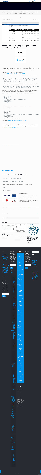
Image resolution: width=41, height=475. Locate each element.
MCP (19, 335)
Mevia (6, 267)
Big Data (20, 262)
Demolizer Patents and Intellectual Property (14, 380)
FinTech (19, 299)
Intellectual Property (20, 308)
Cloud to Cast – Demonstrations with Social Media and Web (14, 288)
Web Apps (20, 380)
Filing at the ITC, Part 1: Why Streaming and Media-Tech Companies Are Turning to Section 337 (32, 239)
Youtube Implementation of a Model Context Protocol (7, 235)
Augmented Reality (21, 259)
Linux (19, 328)
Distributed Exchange (14, 361)
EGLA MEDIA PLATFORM (20, 291)
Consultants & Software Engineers (13, 423)
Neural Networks (21, 356)
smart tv (33, 276)
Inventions (20, 315)
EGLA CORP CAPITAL (13, 430)
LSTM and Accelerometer (14, 304)
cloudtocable (5, 257)
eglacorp (7, 19)
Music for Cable (14, 459)
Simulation (20, 365)
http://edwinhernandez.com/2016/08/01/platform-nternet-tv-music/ (12, 127)
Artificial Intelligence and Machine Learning (14, 299)
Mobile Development (20, 344)
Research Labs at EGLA (13, 410)
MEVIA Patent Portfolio (14, 372)
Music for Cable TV (21, 353)
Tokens (19, 371)
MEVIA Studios (13, 366)
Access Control (13, 322)
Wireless (13, 330)
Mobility (19, 352)
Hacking (20, 301)
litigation (3, 265)
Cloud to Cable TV (4, 170)
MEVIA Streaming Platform (14, 279)
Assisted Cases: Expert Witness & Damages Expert (13, 399)
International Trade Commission (21, 312)
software (20, 368)
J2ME (19, 321)
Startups (12, 413)
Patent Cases (5, 271)
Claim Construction (15, 13)
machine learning (7, 265)
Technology (4, 275)
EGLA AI (20, 285)
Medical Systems (14, 313)
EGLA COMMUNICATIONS (21, 287)
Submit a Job (13, 438)
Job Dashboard (13, 420)
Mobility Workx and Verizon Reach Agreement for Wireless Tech (14, 344)
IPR (5, 264)
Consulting (12, 389)
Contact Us (13, 449)
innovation (4, 261)
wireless (33, 280)
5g (35, 255)
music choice (6, 268)
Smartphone (20, 366)
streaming (6, 274)
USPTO (19, 376)
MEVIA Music (14, 282)
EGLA (3, 258)
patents (4, 272)
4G (32, 255)
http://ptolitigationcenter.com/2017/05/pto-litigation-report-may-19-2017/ (17, 120)
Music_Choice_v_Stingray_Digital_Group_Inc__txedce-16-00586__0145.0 (16, 73)
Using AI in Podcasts (14, 308)
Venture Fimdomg (21, 377)
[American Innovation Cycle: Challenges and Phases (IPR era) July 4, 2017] (0, 471)
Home (7, 13)
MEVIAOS (3, 268)
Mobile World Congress (20, 349)
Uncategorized (20, 374)
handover (6, 260)
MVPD (6, 270)
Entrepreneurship (21, 295)
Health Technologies (20, 305)
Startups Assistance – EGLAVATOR (13, 416)
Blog (10, 13)
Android (19, 258)
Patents (19, 360)
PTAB (7, 272)
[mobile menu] (29, 1)
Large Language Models (21, 323)
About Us (12, 440)
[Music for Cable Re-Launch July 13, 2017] (40, 471)
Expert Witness (13, 391)
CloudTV (20, 271)
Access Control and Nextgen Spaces (14, 326)
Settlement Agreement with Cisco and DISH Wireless (14, 335)
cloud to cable (20, 269)
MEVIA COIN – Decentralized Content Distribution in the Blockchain (14, 355)
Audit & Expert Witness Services (13, 405)
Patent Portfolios (13, 368)
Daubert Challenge (21, 279)
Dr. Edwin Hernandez (10, 170)
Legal (19, 326)
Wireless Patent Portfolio (14, 375)
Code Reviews (13, 394)
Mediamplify (5, 266)
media (3, 266)
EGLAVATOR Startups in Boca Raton (13, 426)
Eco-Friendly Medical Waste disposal (14, 317)
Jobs (12, 435)
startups (5, 273)
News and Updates (13, 447)
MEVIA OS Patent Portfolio (14, 385)
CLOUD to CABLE (14, 455)
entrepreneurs (3, 259)
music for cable (4, 269)
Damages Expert (21, 274)
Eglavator (5, 258)
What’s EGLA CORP (13, 443)
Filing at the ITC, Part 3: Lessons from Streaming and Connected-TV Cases (20, 236)
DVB (7, 257)
